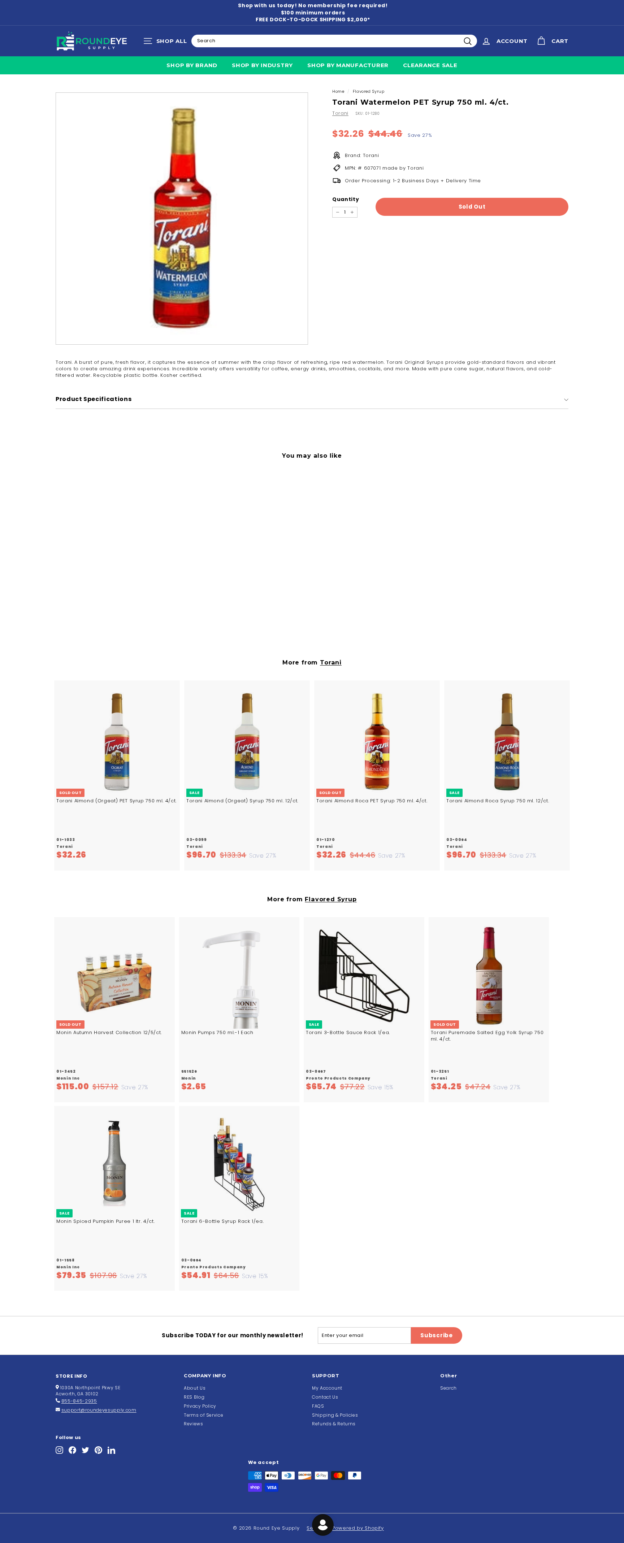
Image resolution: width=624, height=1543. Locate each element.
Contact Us (325, 1397)
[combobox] (334, 41)
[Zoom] (182, 218)
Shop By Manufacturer (348, 65)
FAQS (318, 1406)
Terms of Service (203, 1415)
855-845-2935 (79, 1401)
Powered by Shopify (358, 1528)
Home (338, 91)
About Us (194, 1388)
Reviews (193, 1424)
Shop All (167, 43)
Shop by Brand (191, 65)
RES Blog (194, 1397)
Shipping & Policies (335, 1415)
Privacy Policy (200, 1406)
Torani (340, 113)
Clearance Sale (430, 65)
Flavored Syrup (369, 91)
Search (448, 1388)
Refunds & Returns (334, 1424)
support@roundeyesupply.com (98, 1410)
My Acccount (327, 1388)
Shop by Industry (262, 65)
